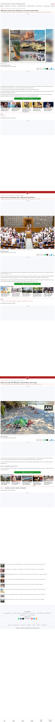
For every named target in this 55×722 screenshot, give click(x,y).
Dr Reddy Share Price (23, 614)
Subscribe (52, 3)
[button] (45, 69)
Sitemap (34, 624)
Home (2, 8)
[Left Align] (1, 1)
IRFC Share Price (33, 613)
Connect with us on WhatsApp (28, 98)
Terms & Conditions (16, 624)
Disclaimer (9, 624)
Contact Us (38, 624)
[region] (27, 21)
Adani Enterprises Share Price (17, 613)
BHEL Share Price (48, 613)
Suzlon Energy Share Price (8, 613)
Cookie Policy (29, 624)
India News (4, 8)
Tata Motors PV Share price (41, 613)
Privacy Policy (23, 624)
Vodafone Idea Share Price (31, 614)
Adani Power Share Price (26, 613)
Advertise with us (44, 624)
